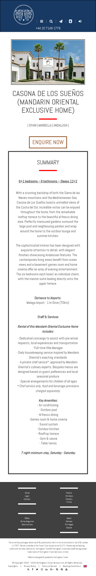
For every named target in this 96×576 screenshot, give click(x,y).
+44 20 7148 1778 (48, 28)
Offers (27, 518)
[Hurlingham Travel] (24, 14)
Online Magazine (27, 521)
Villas (69, 501)
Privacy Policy (30, 566)
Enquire (69, 527)
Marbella (45, 125)
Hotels (69, 492)
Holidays (69, 495)
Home (27, 492)
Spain (32, 125)
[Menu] (41, 21)
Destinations (27, 524)
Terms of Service (49, 566)
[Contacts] (70, 21)
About (69, 518)
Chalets (69, 499)
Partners (69, 521)
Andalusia (60, 125)
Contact (27, 499)
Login (27, 495)
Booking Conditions (72, 566)
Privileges (69, 524)
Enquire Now (48, 142)
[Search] (51, 21)
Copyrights (13, 566)
